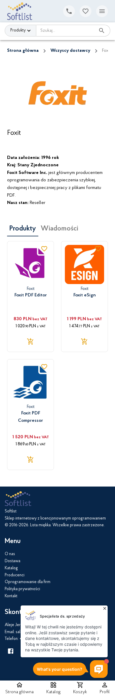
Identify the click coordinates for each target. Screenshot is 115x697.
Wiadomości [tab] (59, 228)
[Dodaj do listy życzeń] (44, 249)
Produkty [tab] (22, 228)
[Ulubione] (85, 11)
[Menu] (102, 11)
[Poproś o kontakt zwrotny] (69, 11)
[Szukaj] (102, 30)
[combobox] (65, 30)
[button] (53, 688)
